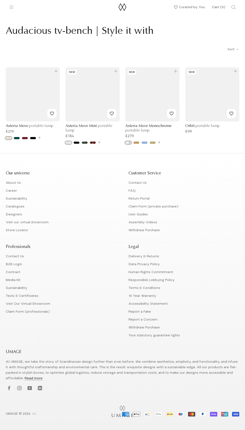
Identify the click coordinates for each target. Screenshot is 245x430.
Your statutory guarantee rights (154, 335)
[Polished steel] (128, 143)
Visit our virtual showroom (27, 222)
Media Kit (13, 280)
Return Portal (139, 198)
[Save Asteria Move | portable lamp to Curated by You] (52, 114)
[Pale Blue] (144, 143)
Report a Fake (139, 311)
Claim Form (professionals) (28, 311)
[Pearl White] (8, 138)
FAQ (132, 190)
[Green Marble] (85, 143)
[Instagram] (19, 388)
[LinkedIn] (39, 388)
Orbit (202, 126)
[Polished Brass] (136, 143)
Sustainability (16, 198)
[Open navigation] (11, 7)
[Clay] (153, 143)
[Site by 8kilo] (34, 414)
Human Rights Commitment (150, 272)
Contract (13, 272)
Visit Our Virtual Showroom (28, 303)
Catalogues (15, 206)
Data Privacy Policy (144, 264)
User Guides (138, 214)
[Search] (233, 7)
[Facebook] (8, 388)
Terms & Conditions (144, 288)
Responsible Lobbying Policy (151, 280)
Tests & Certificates (22, 296)
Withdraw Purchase (144, 230)
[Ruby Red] (25, 138)
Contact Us (137, 182)
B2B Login (14, 264)
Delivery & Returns (143, 256)
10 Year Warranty (142, 296)
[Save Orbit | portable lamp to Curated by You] (231, 114)
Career (11, 190)
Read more (34, 378)
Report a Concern (142, 319)
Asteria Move (29, 126)
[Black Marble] (76, 143)
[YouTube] (29, 388)
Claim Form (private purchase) (153, 206)
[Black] (33, 138)
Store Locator (17, 230)
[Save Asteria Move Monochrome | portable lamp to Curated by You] (172, 114)
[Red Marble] (93, 143)
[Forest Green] (17, 138)
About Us (13, 182)
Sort (231, 49)
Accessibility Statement (148, 303)
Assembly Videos (142, 222)
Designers (14, 214)
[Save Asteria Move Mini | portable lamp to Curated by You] (112, 114)
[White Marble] (68, 143)
